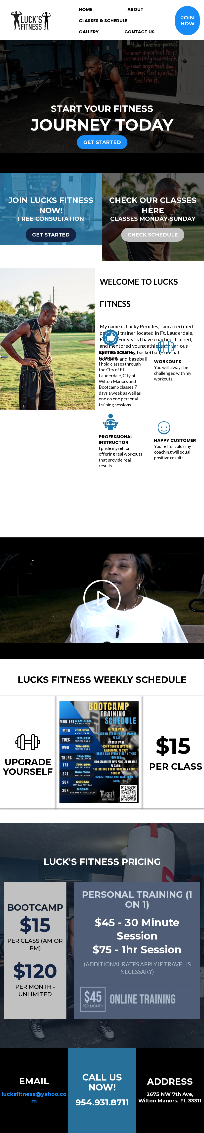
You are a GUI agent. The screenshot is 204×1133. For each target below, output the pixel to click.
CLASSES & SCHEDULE (103, 20)
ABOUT (135, 9)
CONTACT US (139, 32)
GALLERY (89, 32)
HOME (85, 9)
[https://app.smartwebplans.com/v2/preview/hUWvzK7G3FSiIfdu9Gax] (30, 21)
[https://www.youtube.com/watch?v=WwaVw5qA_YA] (102, 598)
